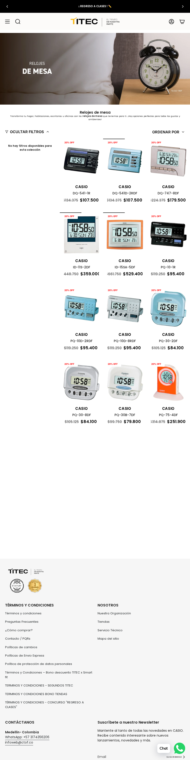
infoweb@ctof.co (19, 742)
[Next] (183, 6)
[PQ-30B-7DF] (124, 382)
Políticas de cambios (21, 647)
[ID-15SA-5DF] (124, 234)
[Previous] (7, 6)
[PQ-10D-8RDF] (124, 308)
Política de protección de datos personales (38, 664)
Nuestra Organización (114, 613)
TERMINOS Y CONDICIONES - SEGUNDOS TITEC (39, 685)
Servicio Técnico (110, 630)
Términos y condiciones (23, 613)
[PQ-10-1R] (168, 234)
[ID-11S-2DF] (81, 234)
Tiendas (104, 621)
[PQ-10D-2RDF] (81, 308)
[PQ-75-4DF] (168, 382)
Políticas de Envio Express (24, 655)
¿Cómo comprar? (19, 630)
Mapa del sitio (108, 638)
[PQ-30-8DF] (81, 382)
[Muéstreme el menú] (7, 21)
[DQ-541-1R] (81, 160)
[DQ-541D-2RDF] (124, 160)
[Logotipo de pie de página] (26, 581)
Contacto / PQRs (17, 638)
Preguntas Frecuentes (21, 621)
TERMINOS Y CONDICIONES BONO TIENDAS (36, 694)
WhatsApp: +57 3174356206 (27, 737)
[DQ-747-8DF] (168, 160)
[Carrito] (182, 21)
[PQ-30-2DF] (168, 308)
